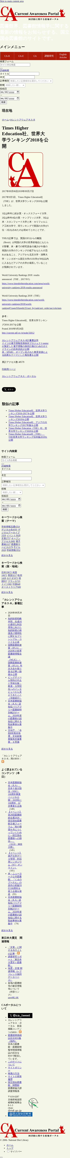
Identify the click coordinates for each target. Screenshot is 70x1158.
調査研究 (49, 56)
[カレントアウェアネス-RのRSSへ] (2, 762)
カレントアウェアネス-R (14, 340)
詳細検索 (4, 70)
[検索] (1, 68)
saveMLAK (13, 997)
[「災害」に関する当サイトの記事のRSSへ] (18, 953)
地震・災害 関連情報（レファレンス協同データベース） (15, 974)
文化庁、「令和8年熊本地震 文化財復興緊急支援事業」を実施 (15, 736)
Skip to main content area (12, 1)
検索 (3, 102)
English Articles (63, 56)
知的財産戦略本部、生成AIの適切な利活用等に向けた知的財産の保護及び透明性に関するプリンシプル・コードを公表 (15, 630)
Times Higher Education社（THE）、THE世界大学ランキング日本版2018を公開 (27, 437)
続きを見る (7, 555)
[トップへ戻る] (1, 1157)
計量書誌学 (32, 340)
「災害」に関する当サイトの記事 (15, 950)
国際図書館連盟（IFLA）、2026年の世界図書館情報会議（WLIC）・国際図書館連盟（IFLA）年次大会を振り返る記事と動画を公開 (15, 660)
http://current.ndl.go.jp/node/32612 (18, 333)
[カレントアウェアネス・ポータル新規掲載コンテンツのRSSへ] (20, 1032)
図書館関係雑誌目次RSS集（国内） (15, 1038)
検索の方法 (13, 1073)
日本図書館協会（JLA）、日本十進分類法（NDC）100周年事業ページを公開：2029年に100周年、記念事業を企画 (15, 794)
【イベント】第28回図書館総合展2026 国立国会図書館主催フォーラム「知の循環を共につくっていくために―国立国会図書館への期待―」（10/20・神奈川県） (15, 829)
